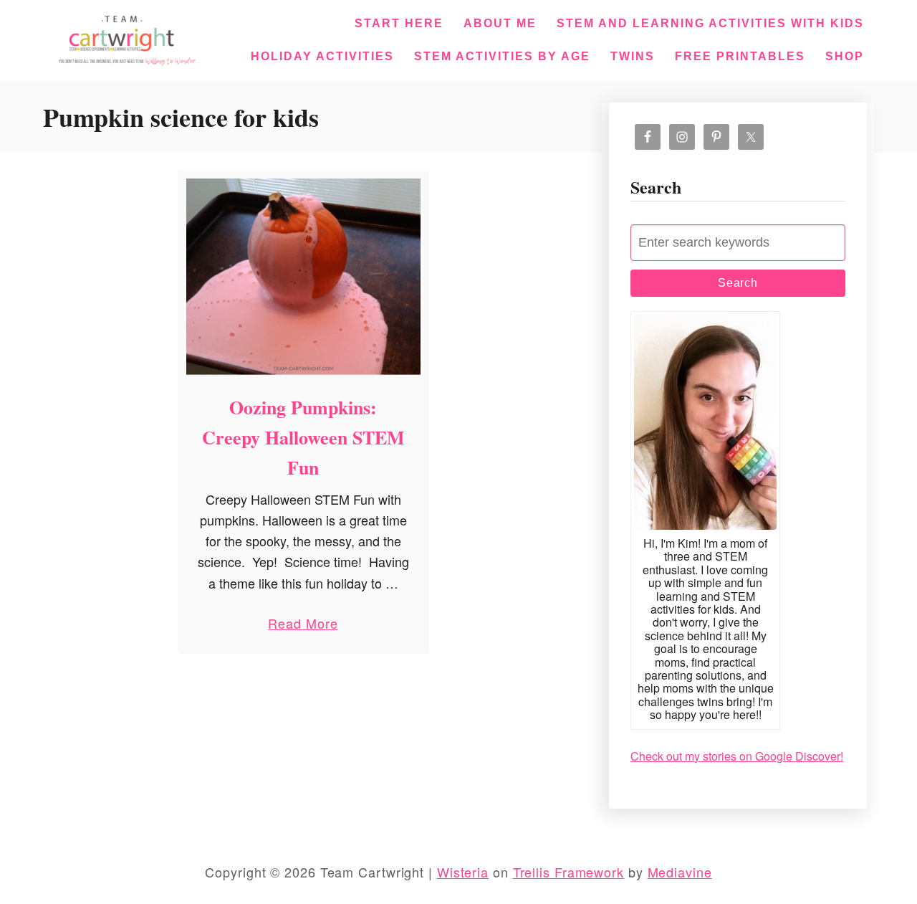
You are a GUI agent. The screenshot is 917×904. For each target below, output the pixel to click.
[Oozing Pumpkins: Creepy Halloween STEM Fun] (303, 277)
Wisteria (463, 871)
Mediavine (680, 871)
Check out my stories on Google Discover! (736, 756)
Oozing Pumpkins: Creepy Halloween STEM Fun (303, 438)
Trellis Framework (568, 871)
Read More (302, 626)
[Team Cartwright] (126, 38)
